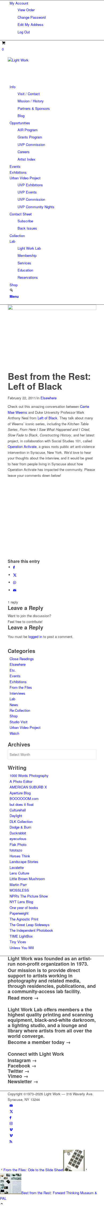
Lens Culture (19, 873)
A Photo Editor (21, 781)
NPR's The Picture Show (29, 896)
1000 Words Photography (29, 775)
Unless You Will (22, 947)
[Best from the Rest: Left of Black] (52, 308)
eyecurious (18, 838)
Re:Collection (20, 710)
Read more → (23, 997)
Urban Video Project (25, 727)
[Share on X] (15, 574)
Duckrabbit (18, 832)
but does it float (22, 804)
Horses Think (20, 855)
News (14, 704)
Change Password (32, 17)
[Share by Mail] (14, 590)
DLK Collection (21, 821)
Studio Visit (18, 721)
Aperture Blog (20, 792)
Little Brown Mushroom (27, 878)
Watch (14, 733)
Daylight (16, 815)
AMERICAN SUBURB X (28, 787)
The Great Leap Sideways (30, 924)
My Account (19, 3)
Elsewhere (49, 397)
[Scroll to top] (1, 1203)
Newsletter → (23, 1081)
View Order (26, 9)
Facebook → (22, 1065)
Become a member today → (39, 1042)
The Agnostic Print (24, 919)
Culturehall (18, 810)
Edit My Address (30, 24)
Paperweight (19, 913)
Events (15, 675)
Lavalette (17, 867)
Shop (14, 715)
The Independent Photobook (31, 930)
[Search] (11, 290)
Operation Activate (22, 446)
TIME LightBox (21, 936)
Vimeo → (18, 1076)
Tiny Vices (18, 941)
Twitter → (18, 1070)
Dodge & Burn (20, 827)
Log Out (24, 31)
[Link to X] (11, 1111)
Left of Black (47, 417)
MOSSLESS (19, 890)
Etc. (13, 670)
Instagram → (22, 1060)
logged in (35, 636)
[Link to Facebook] (10, 1117)
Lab (12, 698)
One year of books (24, 907)
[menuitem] (53, 17)
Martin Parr (18, 884)
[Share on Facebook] (14, 567)
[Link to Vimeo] (11, 1129)
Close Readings (22, 658)
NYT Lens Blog (21, 901)
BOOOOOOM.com (24, 798)
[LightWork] (48, 60)
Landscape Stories (24, 861)
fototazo (16, 850)
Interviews (17, 693)
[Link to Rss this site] (11, 1141)
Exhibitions (18, 681)
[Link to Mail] (11, 1105)
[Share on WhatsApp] (14, 582)
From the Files (21, 687)
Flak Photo (18, 844)
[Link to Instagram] (11, 1123)
